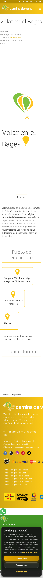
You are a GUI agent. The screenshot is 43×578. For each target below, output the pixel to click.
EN (31, 2)
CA (23, 2)
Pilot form (7, 447)
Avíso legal (8, 441)
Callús (7, 323)
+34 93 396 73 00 (15, 432)
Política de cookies (11, 444)
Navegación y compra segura (26, 447)
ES (27, 2)
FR (36, 2)
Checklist (26, 444)
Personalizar (21, 572)
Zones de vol (16, 37)
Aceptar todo (21, 558)
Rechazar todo (21, 565)
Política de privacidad (24, 441)
